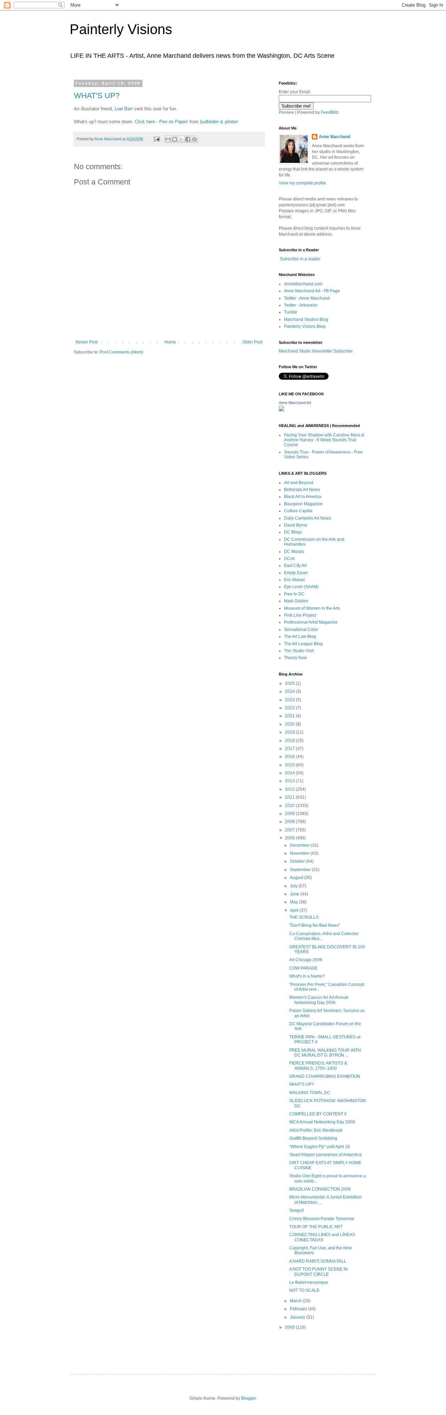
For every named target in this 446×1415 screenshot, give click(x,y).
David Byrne (295, 525)
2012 (290, 789)
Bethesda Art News (302, 489)
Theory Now (295, 657)
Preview (286, 112)
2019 (290, 732)
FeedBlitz (330, 112)
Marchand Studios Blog (306, 319)
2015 (290, 764)
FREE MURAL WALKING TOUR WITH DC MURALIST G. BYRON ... (325, 1053)
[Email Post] (156, 139)
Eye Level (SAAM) (301, 586)
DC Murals (294, 551)
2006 (290, 838)
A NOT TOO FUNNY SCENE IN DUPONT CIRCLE (318, 1271)
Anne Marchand (334, 136)
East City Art (295, 565)
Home (170, 342)
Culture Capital (298, 510)
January (298, 1317)
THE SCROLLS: (304, 917)
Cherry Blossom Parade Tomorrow (321, 1218)
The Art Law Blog (300, 636)
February (299, 1308)
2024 (290, 691)
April (295, 910)
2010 (290, 805)
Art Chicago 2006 (305, 959)
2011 (290, 797)
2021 (290, 715)
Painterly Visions (121, 29)
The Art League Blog (303, 643)
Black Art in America (302, 496)
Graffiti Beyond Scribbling (313, 1138)
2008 (290, 821)
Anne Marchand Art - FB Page (312, 290)
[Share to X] (181, 139)
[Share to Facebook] (187, 139)
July (294, 886)
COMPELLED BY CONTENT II (317, 1114)
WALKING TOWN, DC (309, 1092)
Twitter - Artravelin (300, 305)
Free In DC (294, 594)
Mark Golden (296, 601)
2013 (290, 780)
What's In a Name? (307, 976)
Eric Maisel (294, 579)
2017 (290, 748)
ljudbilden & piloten (219, 121)
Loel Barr (123, 108)
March (296, 1300)
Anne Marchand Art (295, 403)
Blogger (248, 1398)
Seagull (296, 1210)
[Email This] (167, 139)
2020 (290, 724)
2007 (290, 830)
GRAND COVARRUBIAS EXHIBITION (324, 1076)
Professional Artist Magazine (311, 622)
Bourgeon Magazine (303, 503)
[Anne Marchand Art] (281, 410)
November (300, 853)
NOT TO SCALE (304, 1290)
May (294, 902)
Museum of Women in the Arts (312, 608)
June (295, 894)
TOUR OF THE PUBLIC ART (316, 1226)
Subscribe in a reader (300, 258)
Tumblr (290, 312)
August (297, 877)
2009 (290, 813)
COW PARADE (303, 968)
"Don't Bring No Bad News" (314, 925)
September (301, 869)
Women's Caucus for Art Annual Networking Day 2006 (318, 1000)
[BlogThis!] (174, 139)
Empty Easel (296, 572)
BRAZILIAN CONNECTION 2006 (320, 1189)
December (300, 845)
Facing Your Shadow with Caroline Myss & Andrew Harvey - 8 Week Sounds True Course (324, 440)
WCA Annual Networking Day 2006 (322, 1122)
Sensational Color (301, 629)
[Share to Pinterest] (194, 139)
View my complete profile (302, 183)
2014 (290, 772)
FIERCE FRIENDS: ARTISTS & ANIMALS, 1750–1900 (318, 1065)
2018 (290, 740)
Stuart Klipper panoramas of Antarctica (325, 1154)
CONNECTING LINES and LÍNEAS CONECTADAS (322, 1237)
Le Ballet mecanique (308, 1282)
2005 (290, 1327)
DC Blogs (293, 532)
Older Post (252, 342)
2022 (290, 707)
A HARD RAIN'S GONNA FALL (317, 1261)
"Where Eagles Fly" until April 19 (319, 1146)
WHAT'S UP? (97, 95)
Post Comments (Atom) (121, 352)
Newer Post (87, 342)
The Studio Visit (299, 650)
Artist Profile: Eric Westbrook (316, 1130)
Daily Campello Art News (307, 518)
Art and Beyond (298, 482)
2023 (290, 699)
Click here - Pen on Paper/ (161, 121)
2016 (290, 756)
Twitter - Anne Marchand (307, 298)
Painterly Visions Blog (304, 326)
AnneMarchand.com (303, 284)
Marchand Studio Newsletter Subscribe (316, 351)
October (298, 861)
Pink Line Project (300, 615)
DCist (289, 558)
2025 (290, 683)
